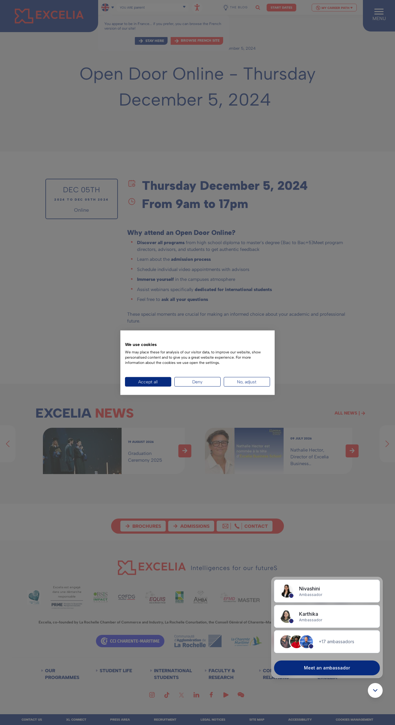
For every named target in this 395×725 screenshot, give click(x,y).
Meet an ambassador (327, 667)
